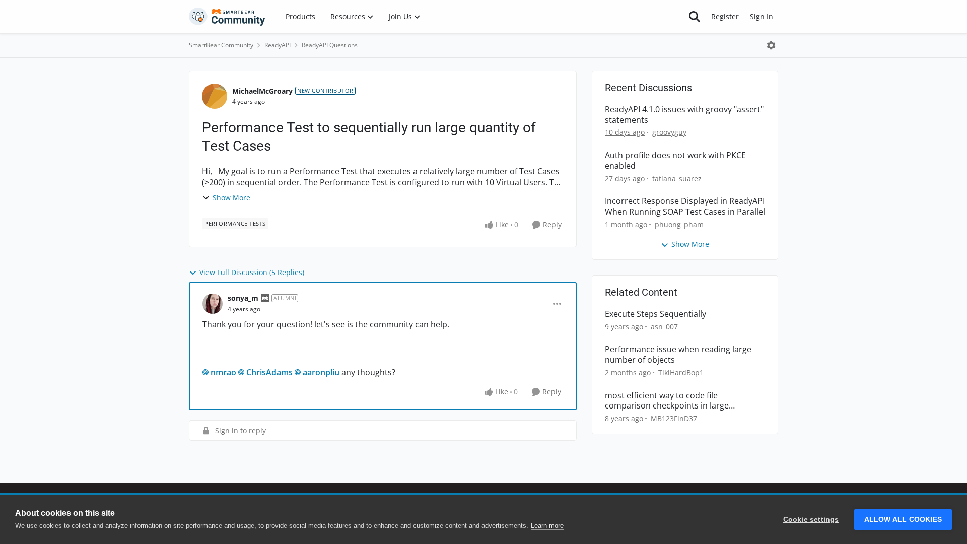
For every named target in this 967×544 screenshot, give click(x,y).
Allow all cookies (903, 519)
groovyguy (669, 132)
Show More (231, 197)
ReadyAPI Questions (330, 45)
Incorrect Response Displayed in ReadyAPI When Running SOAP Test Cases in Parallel (685, 206)
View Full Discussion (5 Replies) (251, 272)
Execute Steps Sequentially (655, 314)
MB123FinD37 (674, 418)
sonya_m (243, 298)
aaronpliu (321, 372)
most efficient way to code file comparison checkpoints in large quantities (667, 401)
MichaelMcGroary (262, 91)
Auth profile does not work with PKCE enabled (675, 160)
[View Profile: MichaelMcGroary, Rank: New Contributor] (214, 96)
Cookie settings (811, 519)
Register (725, 16)
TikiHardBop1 (681, 372)
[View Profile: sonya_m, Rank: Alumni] (212, 304)
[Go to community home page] (227, 17)
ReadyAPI (277, 45)
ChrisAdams (269, 372)
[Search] (694, 17)
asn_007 (664, 326)
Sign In (761, 16)
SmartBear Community (221, 45)
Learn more (547, 525)
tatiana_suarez (677, 178)
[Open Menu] (771, 45)
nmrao (223, 372)
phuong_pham (679, 224)
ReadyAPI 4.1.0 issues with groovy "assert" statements (684, 114)
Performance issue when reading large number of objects (678, 354)
